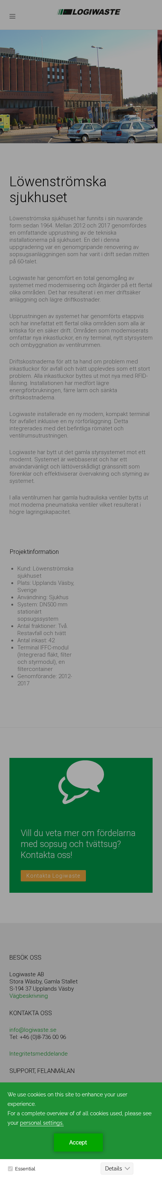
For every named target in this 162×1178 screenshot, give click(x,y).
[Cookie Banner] (81, 1130)
